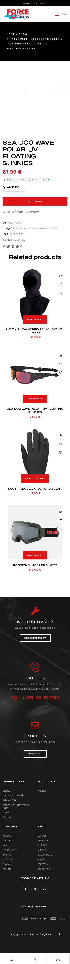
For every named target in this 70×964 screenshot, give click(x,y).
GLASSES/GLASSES (45, 39)
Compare (34, 212)
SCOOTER (42, 850)
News (5, 845)
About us (8, 812)
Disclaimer (8, 859)
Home (11, 34)
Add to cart (36, 201)
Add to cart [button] (35, 319)
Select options (35, 479)
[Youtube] (44, 889)
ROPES (41, 859)
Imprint (7, 855)
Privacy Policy (10, 850)
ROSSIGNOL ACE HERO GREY (35, 565)
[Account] (34, 960)
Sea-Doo (18, 234)
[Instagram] (35, 889)
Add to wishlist (14, 212)
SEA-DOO (20, 240)
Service (6, 791)
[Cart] (58, 960)
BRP (11, 234)
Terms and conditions (15, 795)
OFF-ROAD (43, 840)
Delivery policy (10, 800)
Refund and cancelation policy (16, 806)
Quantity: (11, 187)
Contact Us (9, 840)
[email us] (35, 725)
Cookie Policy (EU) (47, 869)
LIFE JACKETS (45, 855)
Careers (7, 864)
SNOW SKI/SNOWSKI (47, 228)
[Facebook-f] (25, 889)
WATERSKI (43, 864)
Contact (7, 817)
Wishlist (42, 791)
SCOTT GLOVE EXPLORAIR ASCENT (35, 488)
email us (35, 736)
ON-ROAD (42, 845)
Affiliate (7, 869)
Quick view (60, 276)
